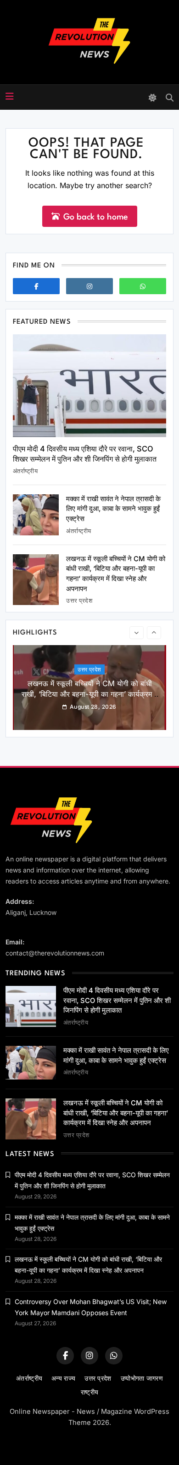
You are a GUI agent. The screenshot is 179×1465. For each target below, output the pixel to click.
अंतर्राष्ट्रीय (25, 470)
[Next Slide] (154, 633)
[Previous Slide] (136, 633)
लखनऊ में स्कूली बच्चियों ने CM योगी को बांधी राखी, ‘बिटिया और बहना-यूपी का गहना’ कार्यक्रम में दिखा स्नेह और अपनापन (90, 693)
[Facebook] (36, 286)
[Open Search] (169, 97)
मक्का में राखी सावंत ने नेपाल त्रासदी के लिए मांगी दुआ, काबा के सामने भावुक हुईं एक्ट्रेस (113, 509)
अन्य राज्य (63, 1378)
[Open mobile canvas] (10, 96)
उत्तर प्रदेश (79, 600)
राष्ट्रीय (90, 1392)
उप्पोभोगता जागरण (142, 1378)
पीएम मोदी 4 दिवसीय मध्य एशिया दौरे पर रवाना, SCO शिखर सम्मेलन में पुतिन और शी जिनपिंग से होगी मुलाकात (85, 454)
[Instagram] (89, 286)
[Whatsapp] (142, 286)
